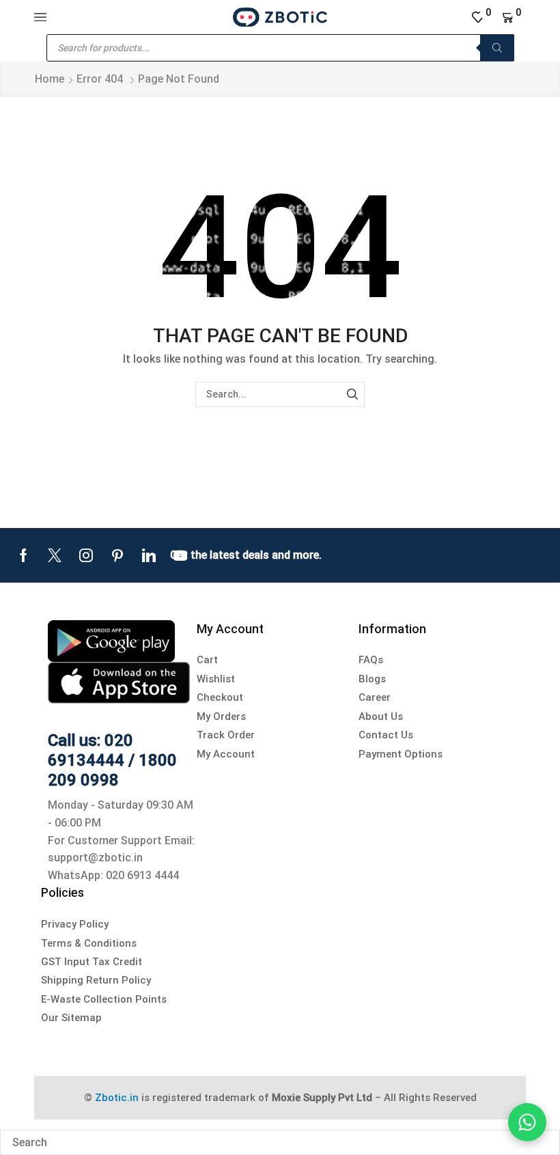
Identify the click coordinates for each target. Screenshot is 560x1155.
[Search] (497, 47)
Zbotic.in (117, 1097)
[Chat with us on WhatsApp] (527, 1122)
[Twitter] (54, 555)
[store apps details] (111, 639)
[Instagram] (86, 555)
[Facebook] (23, 555)
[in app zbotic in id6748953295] (119, 682)
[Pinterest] (117, 555)
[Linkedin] (149, 555)
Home (49, 78)
